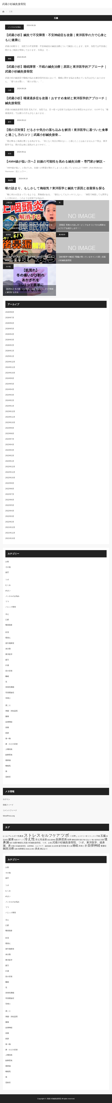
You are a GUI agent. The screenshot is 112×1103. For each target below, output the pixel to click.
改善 (15, 843)
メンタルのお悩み (14, 27)
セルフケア (50, 835)
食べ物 (8, 738)
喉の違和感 (96, 840)
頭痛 (7, 727)
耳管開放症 (9, 693)
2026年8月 (9, 312)
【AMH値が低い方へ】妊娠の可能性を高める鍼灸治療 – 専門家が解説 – (55, 161)
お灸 (7, 562)
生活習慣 (55, 846)
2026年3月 (9, 340)
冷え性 (29, 839)
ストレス (32, 835)
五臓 (103, 835)
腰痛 (7, 716)
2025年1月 (9, 356)
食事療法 (22, 849)
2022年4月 (9, 511)
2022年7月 (9, 494)
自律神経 (8, 722)
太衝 (102, 840)
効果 (69, 840)
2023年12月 (10, 411)
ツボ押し (73, 836)
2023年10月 (10, 422)
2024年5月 (9, 384)
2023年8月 (9, 433)
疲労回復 (62, 846)
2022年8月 (9, 489)
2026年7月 (9, 318)
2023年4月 (9, 445)
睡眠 (9, 59)
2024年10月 (10, 373)
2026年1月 (9, 351)
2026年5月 (9, 329)
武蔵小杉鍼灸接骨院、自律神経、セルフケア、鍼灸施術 (31, 846)
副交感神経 (51, 840)
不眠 (98, 836)
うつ (7, 601)
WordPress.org (9, 816)
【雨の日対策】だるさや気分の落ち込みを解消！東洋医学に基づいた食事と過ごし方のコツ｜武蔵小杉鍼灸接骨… (56, 132)
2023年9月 (9, 428)
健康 (11, 839)
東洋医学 (62, 234)
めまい (8, 591)
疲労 (9, 122)
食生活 (28, 849)
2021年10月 (10, 538)
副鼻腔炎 (8, 755)
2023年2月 (9, 456)
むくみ (8, 585)
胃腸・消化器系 (11, 711)
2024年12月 (10, 362)
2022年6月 (9, 500)
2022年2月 (9, 522)
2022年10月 (10, 478)
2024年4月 (9, 389)
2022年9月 (9, 483)
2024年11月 (10, 367)
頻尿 (7, 733)
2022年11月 (10, 472)
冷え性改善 (41, 839)
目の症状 (8, 671)
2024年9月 (9, 378)
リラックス (92, 836)
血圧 (7, 572)
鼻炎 (37, 848)
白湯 (7, 665)
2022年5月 (9, 505)
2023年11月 (10, 417)
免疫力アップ (19, 840)
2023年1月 (9, 461)
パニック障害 (10, 607)
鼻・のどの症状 (11, 744)
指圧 (11, 843)
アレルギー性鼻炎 (15, 836)
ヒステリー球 (82, 836)
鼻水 (33, 849)
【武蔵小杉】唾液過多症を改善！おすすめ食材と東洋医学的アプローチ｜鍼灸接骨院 (56, 100)
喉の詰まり (87, 840)
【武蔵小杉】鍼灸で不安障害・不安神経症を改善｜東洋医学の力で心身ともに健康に (56, 37)
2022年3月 (9, 516)
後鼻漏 (8, 234)
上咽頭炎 (9, 202)
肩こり (8, 705)
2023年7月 (9, 439)
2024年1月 (9, 406)
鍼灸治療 (8, 848)
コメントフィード (10, 810)
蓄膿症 (103, 846)
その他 (8, 266)
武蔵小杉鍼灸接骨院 (14, 4)
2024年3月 (9, 395)
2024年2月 (9, 400)
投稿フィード (8, 805)
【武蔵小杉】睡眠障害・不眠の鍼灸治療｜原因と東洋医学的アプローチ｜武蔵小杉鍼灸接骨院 (56, 69)
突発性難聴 (9, 687)
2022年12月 (10, 467)
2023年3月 (9, 450)
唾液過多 (8, 625)
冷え (7, 614)
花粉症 (8, 777)
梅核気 (10, 180)
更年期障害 (9, 643)
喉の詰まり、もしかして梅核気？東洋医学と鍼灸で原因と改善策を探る (55, 188)
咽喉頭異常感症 (77, 840)
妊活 (9, 153)
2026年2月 (9, 345)
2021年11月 (10, 533)
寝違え (8, 638)
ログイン (6, 799)
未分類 (8, 649)
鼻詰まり (44, 849)
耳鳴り (8, 698)
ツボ (7, 580)
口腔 (9, 90)
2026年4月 (9, 334)
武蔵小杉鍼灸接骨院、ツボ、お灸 (37, 843)
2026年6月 (9, 323)
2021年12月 (10, 527)
